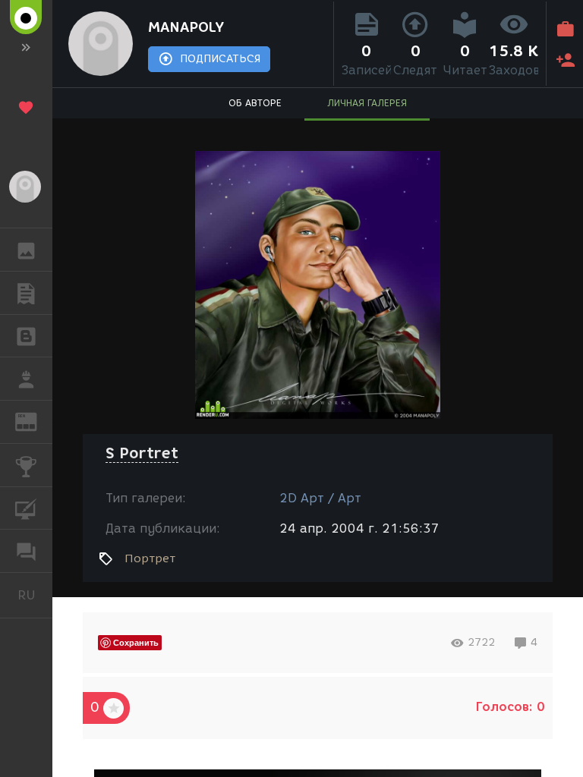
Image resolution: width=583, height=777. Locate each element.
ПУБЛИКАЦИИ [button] (26, 293)
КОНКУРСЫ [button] (26, 465)
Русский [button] (34, 594)
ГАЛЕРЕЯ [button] (26, 249)
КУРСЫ (26, 508)
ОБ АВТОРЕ (255, 103)
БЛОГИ (26, 336)
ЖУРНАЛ (35, 421)
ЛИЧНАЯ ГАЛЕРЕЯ (367, 103)
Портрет (149, 558)
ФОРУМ (26, 551)
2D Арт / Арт (320, 498)
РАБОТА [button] (26, 378)
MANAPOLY (186, 27)
